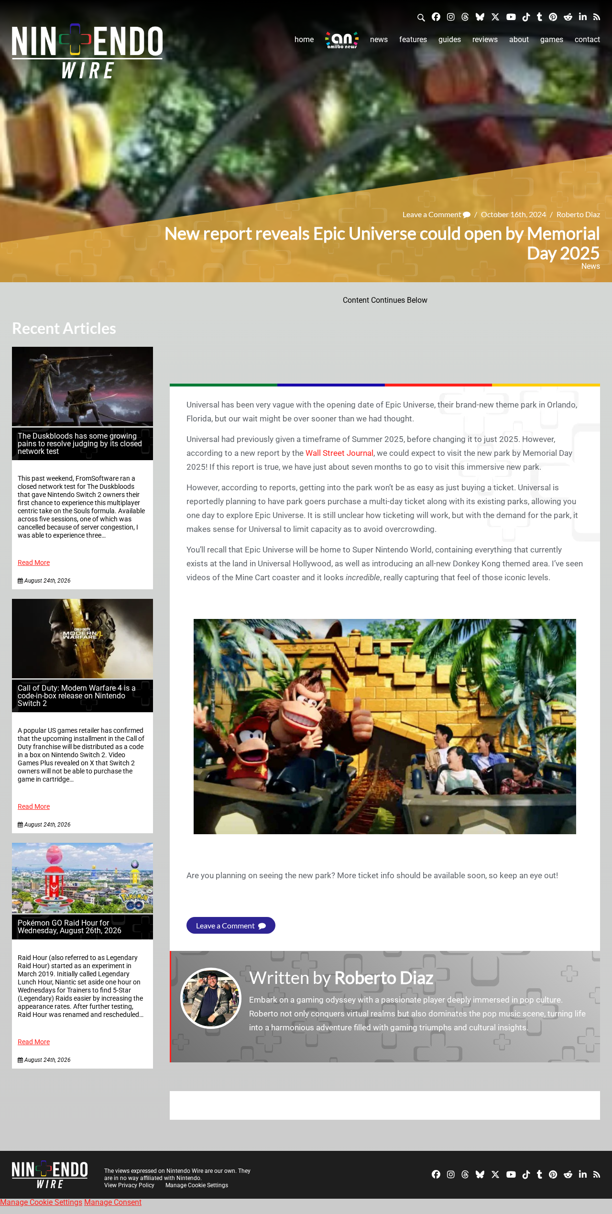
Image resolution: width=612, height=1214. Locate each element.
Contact (587, 39)
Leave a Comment (433, 214)
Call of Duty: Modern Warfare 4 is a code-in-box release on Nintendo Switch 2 (77, 696)
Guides (449, 39)
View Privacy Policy (129, 1185)
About (519, 39)
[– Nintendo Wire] (87, 54)
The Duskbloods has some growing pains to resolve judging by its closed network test (80, 443)
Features (413, 39)
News (379, 39)
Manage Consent (113, 1202)
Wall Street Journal (339, 453)
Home (304, 39)
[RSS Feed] (596, 16)
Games (551, 39)
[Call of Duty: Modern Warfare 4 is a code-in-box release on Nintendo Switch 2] (82, 675)
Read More (34, 563)
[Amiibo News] (342, 40)
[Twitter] (495, 16)
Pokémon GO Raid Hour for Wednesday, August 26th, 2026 (69, 926)
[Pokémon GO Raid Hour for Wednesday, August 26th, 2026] (82, 910)
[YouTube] (511, 16)
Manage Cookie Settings (196, 1185)
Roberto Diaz (578, 214)
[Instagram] (451, 16)
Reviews (485, 39)
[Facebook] (436, 16)
